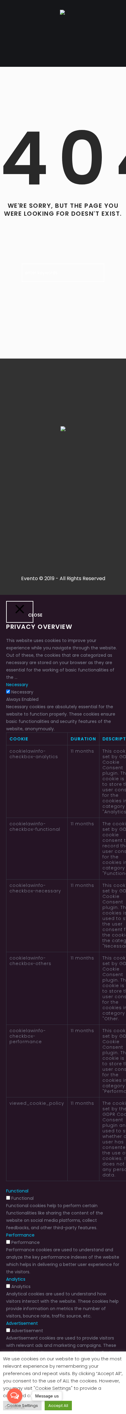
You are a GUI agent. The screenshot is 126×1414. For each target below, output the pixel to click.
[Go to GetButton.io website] (14, 1408)
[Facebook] (32, 477)
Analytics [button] (15, 1279)
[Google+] (47, 477)
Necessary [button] (17, 685)
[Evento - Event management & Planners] (62, 13)
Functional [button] (17, 1191)
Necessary (22, 692)
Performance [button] (20, 1235)
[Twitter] (77, 477)
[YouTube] (92, 477)
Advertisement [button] (22, 1323)
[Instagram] (62, 477)
